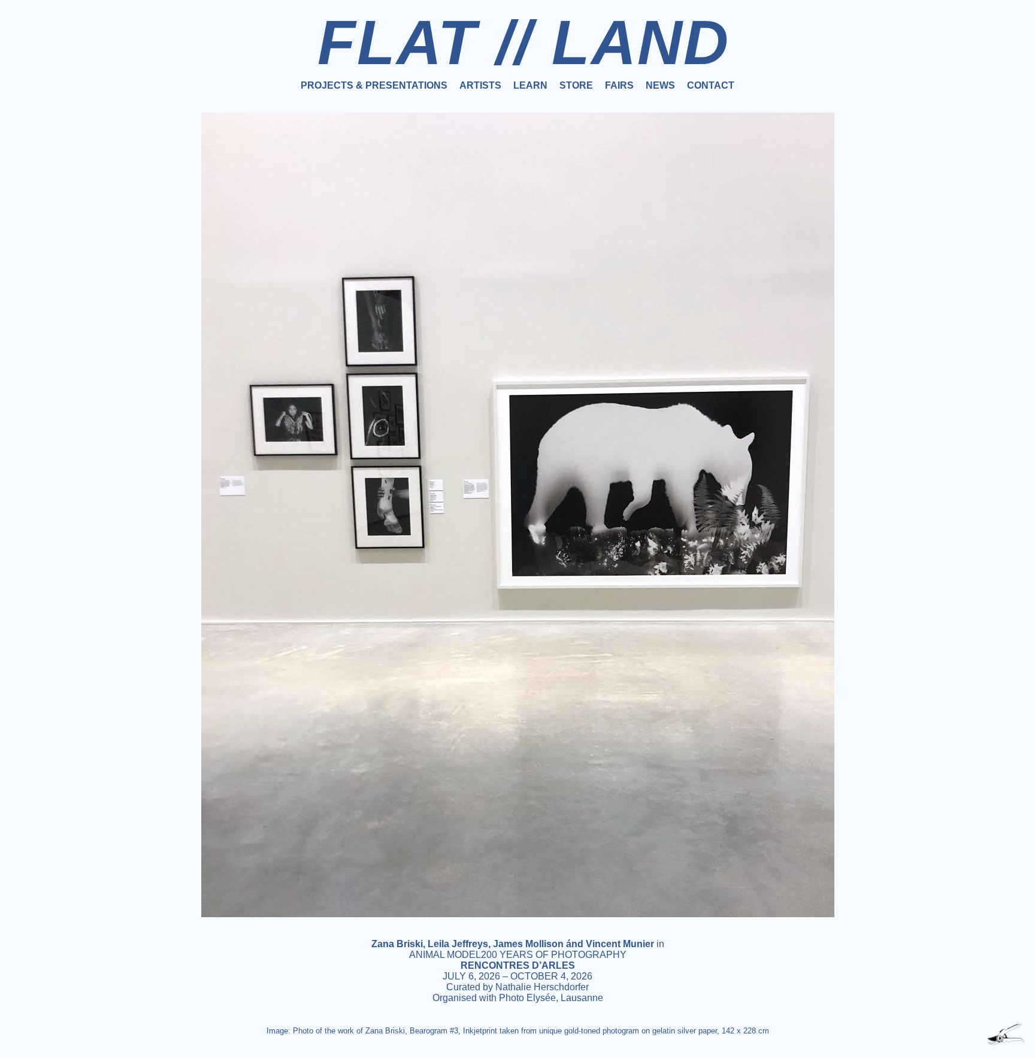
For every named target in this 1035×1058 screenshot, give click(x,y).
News (660, 85)
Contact (710, 85)
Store (576, 85)
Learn (530, 85)
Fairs (619, 85)
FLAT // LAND (523, 42)
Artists (480, 85)
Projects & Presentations (374, 85)
